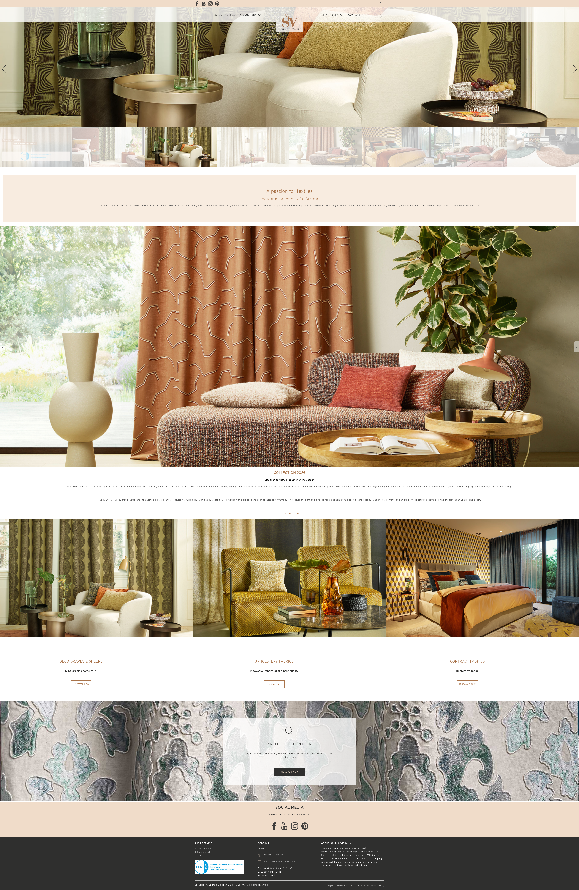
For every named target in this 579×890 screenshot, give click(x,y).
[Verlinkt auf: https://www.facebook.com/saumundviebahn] (198, 3)
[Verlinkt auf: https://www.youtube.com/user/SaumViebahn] (204, 3)
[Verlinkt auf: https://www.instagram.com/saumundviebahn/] (211, 3)
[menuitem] (368, 4)
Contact (199, 856)
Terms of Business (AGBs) (370, 885)
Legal (330, 885)
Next (575, 69)
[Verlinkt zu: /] (36, 147)
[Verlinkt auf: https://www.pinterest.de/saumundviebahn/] (218, 3)
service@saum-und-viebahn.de (279, 861)
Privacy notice (345, 885)
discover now (289, 772)
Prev (4, 69)
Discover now (81, 684)
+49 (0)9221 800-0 (273, 855)
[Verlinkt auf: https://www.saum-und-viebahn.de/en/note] (381, 17)
